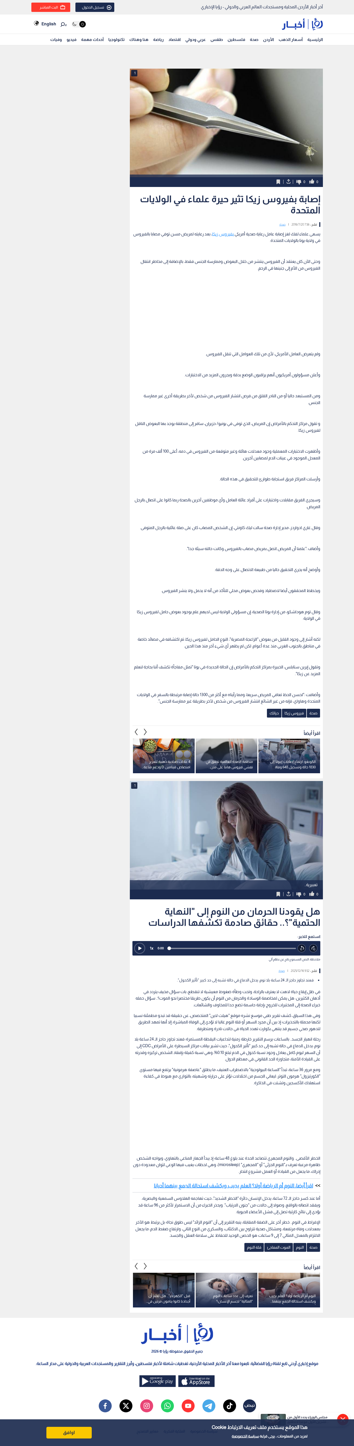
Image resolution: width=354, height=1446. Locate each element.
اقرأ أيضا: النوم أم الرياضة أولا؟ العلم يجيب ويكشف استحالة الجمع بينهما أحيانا (233, 1185)
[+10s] (313, 948)
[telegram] (208, 1405)
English (48, 24)
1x (151, 948)
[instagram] (146, 1405)
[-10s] (302, 948)
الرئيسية (315, 39)
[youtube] (188, 1405)
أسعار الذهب (291, 39)
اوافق (69, 1432)
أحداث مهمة (92, 39)
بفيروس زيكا (223, 234)
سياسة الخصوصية (245, 1436)
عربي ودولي (195, 39)
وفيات (56, 39)
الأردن (268, 39)
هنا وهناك (138, 39)
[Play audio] (140, 948)
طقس (216, 39)
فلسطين (236, 39)
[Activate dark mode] (78, 24)
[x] (125, 1405)
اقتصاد (174, 39)
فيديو (71, 39)
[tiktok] (229, 1405)
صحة (254, 39)
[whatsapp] (167, 1405)
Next (136, 732)
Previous (145, 732)
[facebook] (105, 1405)
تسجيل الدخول (93, 7)
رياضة (158, 39)
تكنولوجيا (116, 39)
